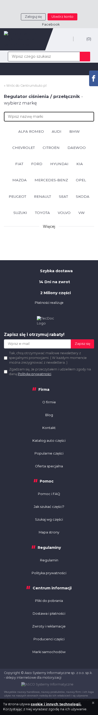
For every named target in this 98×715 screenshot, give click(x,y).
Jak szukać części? (49, 507)
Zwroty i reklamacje (49, 626)
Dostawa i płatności (49, 613)
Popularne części (49, 453)
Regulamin (49, 560)
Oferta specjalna (49, 466)
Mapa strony (49, 532)
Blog (49, 415)
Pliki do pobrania (49, 601)
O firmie (49, 402)
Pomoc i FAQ (49, 494)
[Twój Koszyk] (83, 39)
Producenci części (49, 639)
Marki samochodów (49, 652)
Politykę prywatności (34, 374)
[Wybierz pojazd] (66, 39)
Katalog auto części (49, 441)
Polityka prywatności (49, 573)
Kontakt (49, 428)
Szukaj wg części (49, 519)
